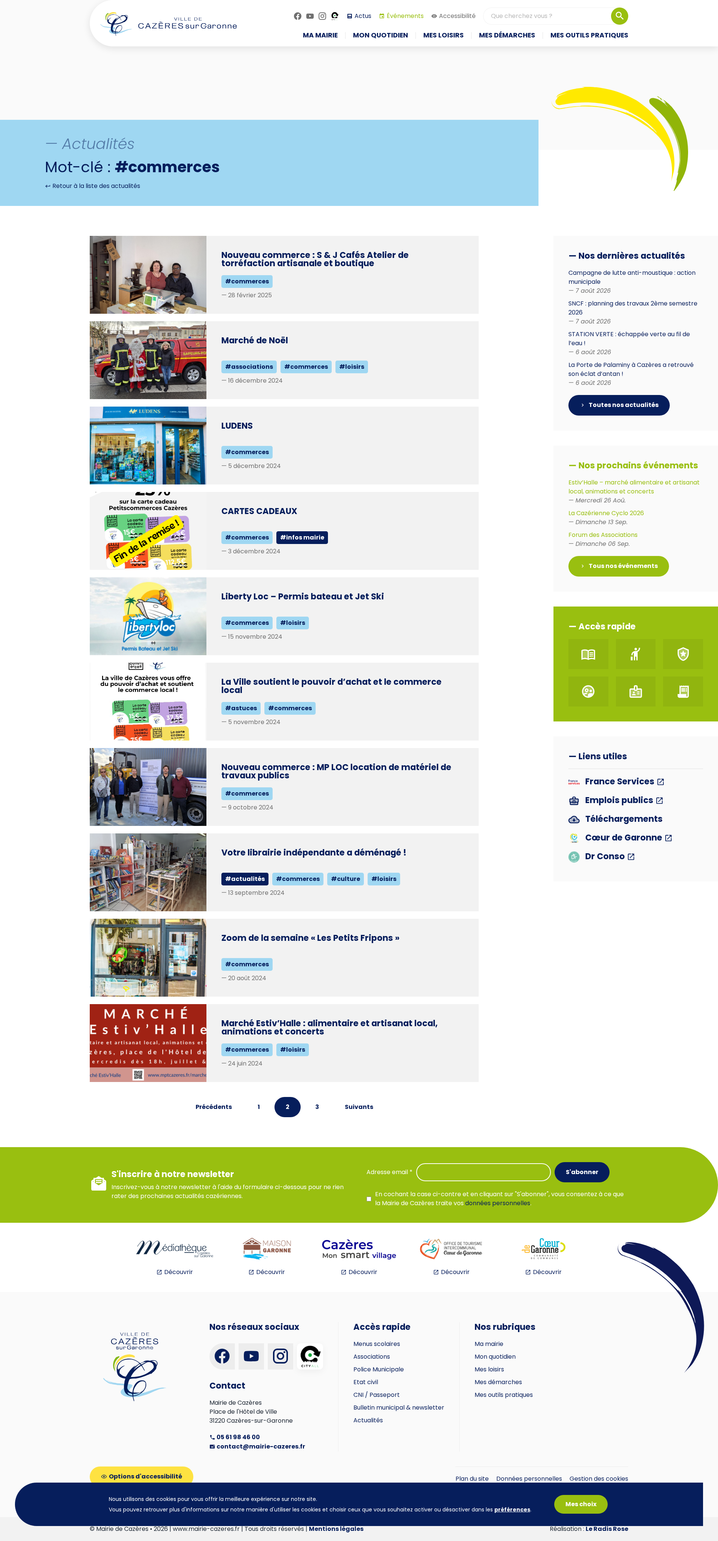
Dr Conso (605, 856)
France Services (619, 781)
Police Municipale (378, 1369)
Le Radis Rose (607, 1529)
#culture (345, 879)
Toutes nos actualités (623, 405)
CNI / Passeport (376, 1394)
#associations (249, 366)
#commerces (247, 281)
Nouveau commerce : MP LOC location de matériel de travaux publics (336, 771)
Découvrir (178, 1272)
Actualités (368, 1420)
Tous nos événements (622, 566)
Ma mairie (489, 1344)
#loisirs (351, 366)
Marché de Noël (254, 340)
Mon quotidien (495, 1356)
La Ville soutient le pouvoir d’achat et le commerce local (331, 686)
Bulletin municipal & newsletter (398, 1407)
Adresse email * (389, 1172)
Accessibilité (457, 16)
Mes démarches (498, 1382)
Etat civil (365, 1382)
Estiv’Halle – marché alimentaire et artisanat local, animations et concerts (634, 491)
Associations (371, 1356)
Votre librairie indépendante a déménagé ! (313, 852)
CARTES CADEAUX (259, 511)
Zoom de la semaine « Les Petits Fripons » (310, 938)
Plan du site (472, 1478)
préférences (512, 1509)
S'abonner (582, 1172)
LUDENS (237, 426)
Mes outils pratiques (504, 1394)
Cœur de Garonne (623, 838)
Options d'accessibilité (145, 1476)
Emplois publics (619, 800)
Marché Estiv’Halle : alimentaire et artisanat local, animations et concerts (329, 1027)
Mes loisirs (489, 1369)
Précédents (214, 1107)
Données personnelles (529, 1478)
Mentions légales (336, 1529)
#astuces (241, 708)
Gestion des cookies (599, 1478)
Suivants (359, 1107)
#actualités (245, 879)
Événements (405, 16)
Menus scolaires (376, 1344)
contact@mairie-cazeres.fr (260, 1446)
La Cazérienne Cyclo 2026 (606, 517)
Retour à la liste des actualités (95, 186)
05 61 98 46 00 (237, 1437)
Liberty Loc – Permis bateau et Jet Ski (302, 596)
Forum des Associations (603, 539)
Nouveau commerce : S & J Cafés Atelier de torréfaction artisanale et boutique (315, 259)
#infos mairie (302, 537)
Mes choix (580, 1504)
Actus (363, 16)
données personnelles (497, 1203)
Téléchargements (623, 819)
